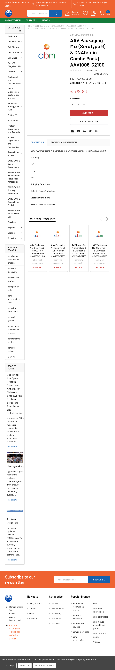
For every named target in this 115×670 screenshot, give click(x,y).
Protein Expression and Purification (13, 142)
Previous (101, 219)
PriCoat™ (12, 115)
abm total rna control (14, 340)
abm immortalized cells (14, 299)
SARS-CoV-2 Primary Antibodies (14, 190)
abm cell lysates (11, 319)
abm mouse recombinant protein (14, 329)
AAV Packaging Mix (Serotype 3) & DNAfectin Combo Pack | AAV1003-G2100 (79, 250)
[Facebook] (72, 131)
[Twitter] (90, 131)
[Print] (84, 131)
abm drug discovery (12, 270)
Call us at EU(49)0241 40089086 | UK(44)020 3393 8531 (14, 632)
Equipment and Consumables (14, 80)
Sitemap (33, 618)
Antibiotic (12, 36)
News (45, 20)
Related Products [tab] (42, 219)
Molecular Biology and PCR (13, 106)
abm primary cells (13, 288)
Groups (11, 233)
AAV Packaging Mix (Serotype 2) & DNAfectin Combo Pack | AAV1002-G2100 (37, 250)
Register (76, 14)
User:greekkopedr (18, 466)
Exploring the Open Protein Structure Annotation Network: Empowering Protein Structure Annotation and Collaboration (15, 394)
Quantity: (75, 98)
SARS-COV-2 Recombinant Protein (14, 201)
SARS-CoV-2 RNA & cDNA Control (14, 213)
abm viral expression (13, 310)
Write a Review (101, 73)
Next (106, 219)
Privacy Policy (97, 655)
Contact (30, 20)
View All (11, 356)
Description (37, 142)
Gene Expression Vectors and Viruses (13, 93)
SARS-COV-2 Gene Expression (14, 163)
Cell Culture (13, 52)
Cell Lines (12, 57)
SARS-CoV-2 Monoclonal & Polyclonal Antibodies (14, 177)
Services (12, 222)
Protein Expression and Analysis (14, 129)
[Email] (78, 131)
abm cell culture (11, 349)
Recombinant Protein (14, 154)
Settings (9, 665)
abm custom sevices (13, 279)
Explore (11, 227)
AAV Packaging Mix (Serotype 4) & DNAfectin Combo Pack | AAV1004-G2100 (99, 250)
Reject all (24, 665)
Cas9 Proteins (15, 41)
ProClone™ (13, 120)
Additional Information (64, 142)
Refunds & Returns (70, 655)
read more (12, 446)
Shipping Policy (44, 655)
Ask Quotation (13, 20)
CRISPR (11, 71)
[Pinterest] (96, 131)
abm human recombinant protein (14, 259)
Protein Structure (13, 521)
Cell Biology (13, 47)
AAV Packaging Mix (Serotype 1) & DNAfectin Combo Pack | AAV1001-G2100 (58, 250)
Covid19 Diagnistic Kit (14, 65)
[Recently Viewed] (95, 13)
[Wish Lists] (87, 13)
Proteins (12, 238)
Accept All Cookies (44, 665)
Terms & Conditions (18, 655)
